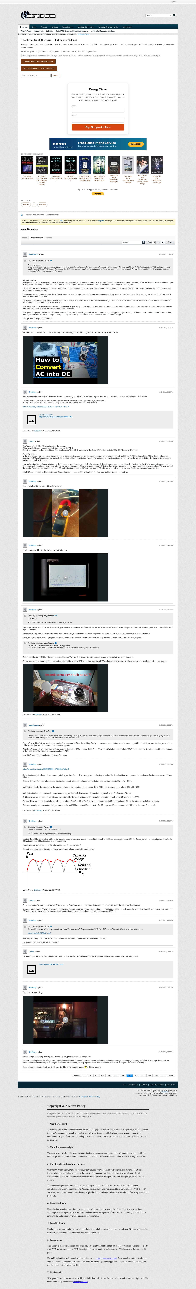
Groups (55, 27)
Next (171, 1076)
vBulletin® (164, 1092)
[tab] (25, 238)
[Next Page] (164, 242)
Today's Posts (26, 31)
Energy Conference (86, 27)
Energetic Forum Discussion (34, 214)
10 (90, 1076)
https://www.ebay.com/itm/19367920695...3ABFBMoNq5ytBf (46, 769)
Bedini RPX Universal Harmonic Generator (72, 31)
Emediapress (67, 27)
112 (142, 1076)
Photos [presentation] (49, 238)
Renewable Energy (53, 214)
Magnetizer (127, 27)
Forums (23, 27)
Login (173, 2)
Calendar (49, 31)
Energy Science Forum (108, 27)
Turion (31, 441)
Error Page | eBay (46, 415)
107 (109, 1076)
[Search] (174, 15)
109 (122, 1076)
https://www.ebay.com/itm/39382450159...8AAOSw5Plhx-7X (46, 407)
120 (156, 1076)
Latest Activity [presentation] (36, 238)
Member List (38, 31)
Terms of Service (157, 1085)
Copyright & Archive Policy (89, 1097)
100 (102, 1076)
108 (116, 1076)
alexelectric (33, 254)
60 (96, 1076)
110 (129, 1076)
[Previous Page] (162, 242)
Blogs (34, 27)
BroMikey (32, 328)
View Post (51, 260)
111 (136, 1076)
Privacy (144, 1085)
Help (124, 1085)
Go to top (171, 1085)
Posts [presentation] (24, 238)
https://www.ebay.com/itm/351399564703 (55, 417)
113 (149, 1076)
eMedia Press (84, 34)
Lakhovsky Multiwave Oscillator (103, 31)
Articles (44, 27)
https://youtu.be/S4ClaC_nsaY (39, 933)
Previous (77, 1076)
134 (163, 1076)
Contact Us (133, 1085)
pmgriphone (34, 725)
